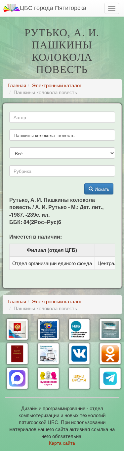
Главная (17, 85)
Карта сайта (62, 442)
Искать (101, 189)
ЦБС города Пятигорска (53, 7)
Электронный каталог (56, 85)
